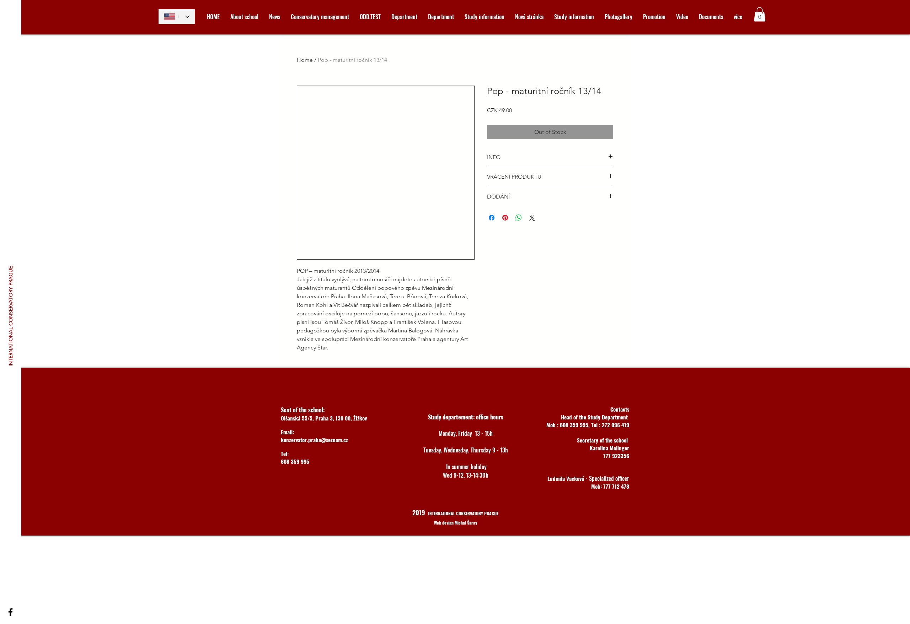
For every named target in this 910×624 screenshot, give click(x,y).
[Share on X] (532, 217)
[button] (760, 14)
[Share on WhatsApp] (518, 217)
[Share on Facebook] (491, 217)
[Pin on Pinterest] (505, 217)
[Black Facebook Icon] (10, 612)
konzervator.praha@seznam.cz (314, 440)
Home (305, 59)
